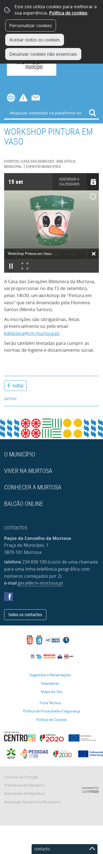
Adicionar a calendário (69, 181)
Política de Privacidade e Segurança (51, 711)
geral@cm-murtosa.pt (40, 583)
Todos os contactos (25, 614)
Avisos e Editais (23, 98)
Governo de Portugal (21, 777)
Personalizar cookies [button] (30, 25)
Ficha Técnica (50, 703)
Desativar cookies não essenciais (43, 54)
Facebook (8, 596)
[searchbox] (51, 113)
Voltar (18, 385)
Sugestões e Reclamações (50, 675)
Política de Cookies (51, 719)
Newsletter (50, 683)
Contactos (36, 98)
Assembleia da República (24, 793)
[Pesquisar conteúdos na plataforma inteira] (92, 112)
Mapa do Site (51, 691)
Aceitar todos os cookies (34, 40)
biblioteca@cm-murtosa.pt (31, 333)
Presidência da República (24, 785)
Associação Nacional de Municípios (32, 802)
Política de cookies (68, 13)
